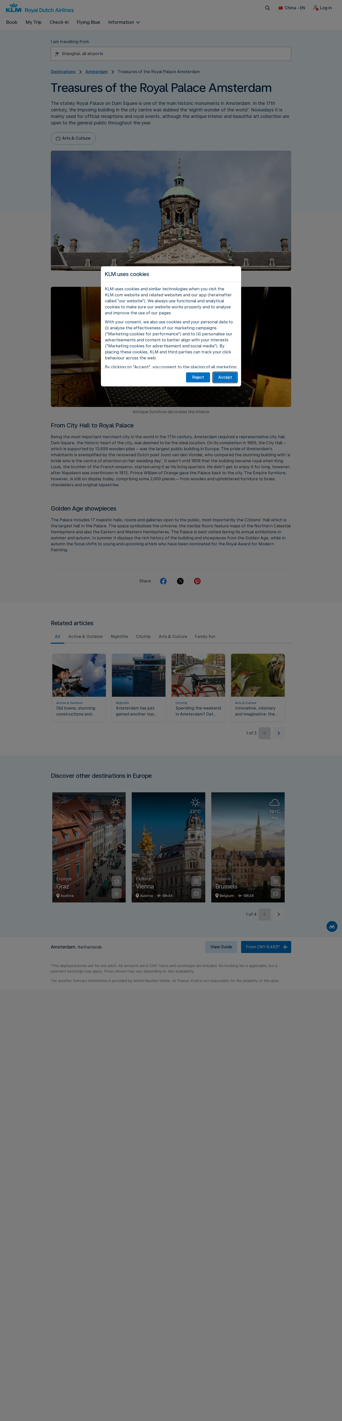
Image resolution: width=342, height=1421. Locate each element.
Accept (225, 377)
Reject (198, 377)
